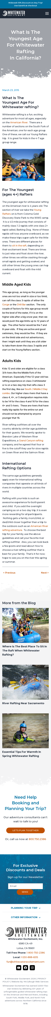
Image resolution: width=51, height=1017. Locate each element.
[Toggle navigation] (47, 13)
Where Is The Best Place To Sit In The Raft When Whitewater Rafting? (24, 650)
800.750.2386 (37, 839)
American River (19, 122)
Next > (45, 572)
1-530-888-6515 (29, 957)
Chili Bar (21, 304)
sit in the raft (19, 245)
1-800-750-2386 (36, 952)
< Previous (9, 572)
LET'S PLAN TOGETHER (25, 830)
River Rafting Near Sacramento (23, 703)
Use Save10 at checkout (25, 6)
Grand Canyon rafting (31, 440)
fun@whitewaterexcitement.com (25, 961)
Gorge (5, 304)
